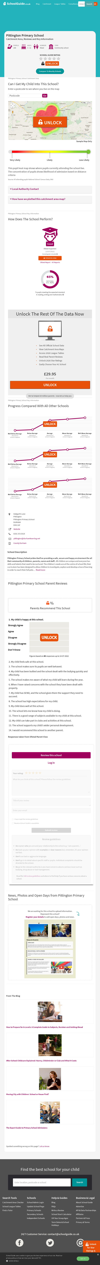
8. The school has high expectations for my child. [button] (33, 701)
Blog (53, 1202)
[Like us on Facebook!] (19, 1243)
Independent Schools (36, 1218)
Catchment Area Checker (13, 1202)
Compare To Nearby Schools (50, 71)
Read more (40, 570)
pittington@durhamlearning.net (27, 538)
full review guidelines (32, 876)
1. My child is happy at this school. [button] (26, 619)
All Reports (56, 262)
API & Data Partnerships (86, 1210)
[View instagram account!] (80, 1243)
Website (17, 529)
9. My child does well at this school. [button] (26, 705)
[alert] (50, 1259)
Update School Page (35, 1206)
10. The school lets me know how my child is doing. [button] (34, 710)
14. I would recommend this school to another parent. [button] (36, 730)
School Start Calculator (61, 1214)
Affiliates (79, 1214)
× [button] (98, 1255)
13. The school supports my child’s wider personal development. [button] (41, 725)
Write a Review (57, 1210)
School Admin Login (35, 1202)
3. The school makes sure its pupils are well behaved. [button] (35, 666)
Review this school (51, 755)
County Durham (19, 543)
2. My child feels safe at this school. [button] (26, 661)
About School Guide (84, 1202)
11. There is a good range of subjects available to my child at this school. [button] (45, 715)
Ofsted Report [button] (45, 262)
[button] (50, 189)
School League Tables (11, 1206)
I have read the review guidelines (26, 819)
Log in (51, 762)
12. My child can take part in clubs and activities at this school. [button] (40, 720)
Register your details (35, 917)
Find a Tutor (7, 1210)
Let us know (44, 1146)
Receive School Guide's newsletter (26, 823)
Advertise (80, 1206)
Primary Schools (34, 1210)
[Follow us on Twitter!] (50, 1243)
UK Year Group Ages (59, 1218)
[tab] (50, 189)
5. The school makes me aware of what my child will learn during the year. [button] (46, 679)
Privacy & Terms (83, 1222)
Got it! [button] (82, 1259)
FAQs (53, 1206)
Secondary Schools (35, 1214)
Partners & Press (83, 1218)
